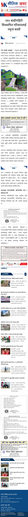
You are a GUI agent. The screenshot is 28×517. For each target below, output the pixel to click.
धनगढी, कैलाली (4, 496)
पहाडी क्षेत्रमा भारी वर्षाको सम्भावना (17, 468)
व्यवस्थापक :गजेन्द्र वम (5, 511)
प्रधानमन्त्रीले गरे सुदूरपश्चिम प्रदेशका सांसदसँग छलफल (17, 484)
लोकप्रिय (6, 274)
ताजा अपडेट (7, 460)
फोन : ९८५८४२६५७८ (5, 500)
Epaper (8, 15)
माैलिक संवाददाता (9, 43)
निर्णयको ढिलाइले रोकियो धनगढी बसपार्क (17, 478)
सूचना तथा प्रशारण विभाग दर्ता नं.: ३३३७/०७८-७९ (11, 498)
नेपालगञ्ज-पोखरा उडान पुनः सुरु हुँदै (17, 463)
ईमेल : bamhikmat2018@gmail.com (10, 502)
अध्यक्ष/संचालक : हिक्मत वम (6, 507)
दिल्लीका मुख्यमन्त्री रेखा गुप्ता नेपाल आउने (17, 473)
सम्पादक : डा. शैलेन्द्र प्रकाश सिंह (8, 509)
